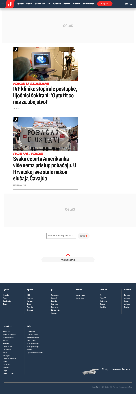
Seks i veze (54, 304)
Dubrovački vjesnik (9, 359)
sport (30, 290)
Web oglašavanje (33, 343)
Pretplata (105, 3)
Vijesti (20, 4)
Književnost (104, 301)
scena (127, 290)
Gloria (5, 352)
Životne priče (55, 310)
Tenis (29, 304)
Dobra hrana (7, 350)
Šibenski (5, 368)
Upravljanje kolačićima (34, 352)
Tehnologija (55, 295)
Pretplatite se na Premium (117, 369)
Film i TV (103, 298)
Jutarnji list (6, 331)
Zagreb (5, 304)
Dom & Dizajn (7, 347)
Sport (29, 4)
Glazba (102, 304)
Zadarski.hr (6, 365)
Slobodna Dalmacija (9, 334)
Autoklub (6, 343)
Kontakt (29, 350)
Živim (5, 362)
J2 (49, 4)
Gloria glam (6, 356)
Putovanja (54, 307)
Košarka (29, 301)
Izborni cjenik (31, 340)
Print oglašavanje (33, 347)
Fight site (30, 307)
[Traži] (131, 4)
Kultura (57, 4)
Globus (5, 340)
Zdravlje (54, 301)
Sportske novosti (8, 338)
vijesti (6, 290)
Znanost (54, 298)
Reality (126, 307)
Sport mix (30, 310)
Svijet (5, 298)
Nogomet (30, 298)
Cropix (5, 371)
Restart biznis (80, 295)
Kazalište (103, 307)
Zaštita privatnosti (33, 338)
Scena (76, 4)
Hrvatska (6, 295)
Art (101, 295)
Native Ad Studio (8, 374)
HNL (28, 295)
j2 (52, 290)
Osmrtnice (89, 4)
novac (79, 290)
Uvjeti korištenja (32, 334)
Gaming (54, 313)
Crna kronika (7, 301)
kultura (103, 290)
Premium (40, 4)
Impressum (31, 331)
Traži (82, 235)
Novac (67, 4)
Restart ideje (80, 298)
